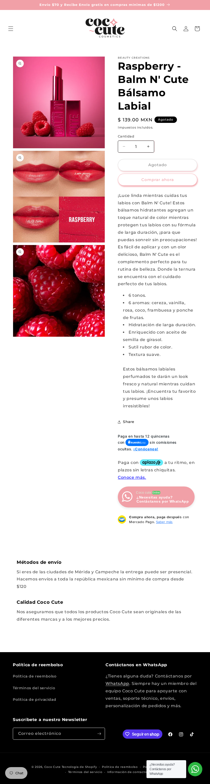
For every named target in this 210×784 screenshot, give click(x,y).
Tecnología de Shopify (79, 767)
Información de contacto (127, 772)
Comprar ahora (157, 179)
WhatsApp (117, 683)
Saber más (164, 521)
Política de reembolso (35, 676)
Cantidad (126, 136)
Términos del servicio (34, 688)
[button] (10, 28)
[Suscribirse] (99, 734)
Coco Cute (52, 767)
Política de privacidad (34, 699)
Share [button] (128, 421)
